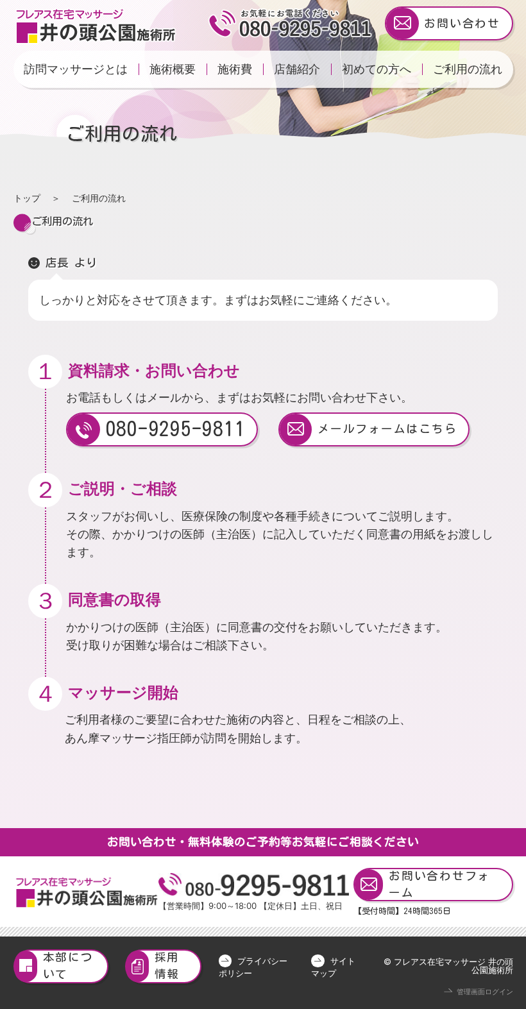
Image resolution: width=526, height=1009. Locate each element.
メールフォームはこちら (387, 428)
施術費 (234, 69)
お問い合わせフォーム (439, 884)
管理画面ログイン (485, 992)
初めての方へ (376, 69)
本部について (68, 965)
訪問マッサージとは (76, 69)
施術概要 (172, 69)
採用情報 (167, 965)
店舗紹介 (297, 69)
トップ (26, 197)
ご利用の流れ (467, 69)
